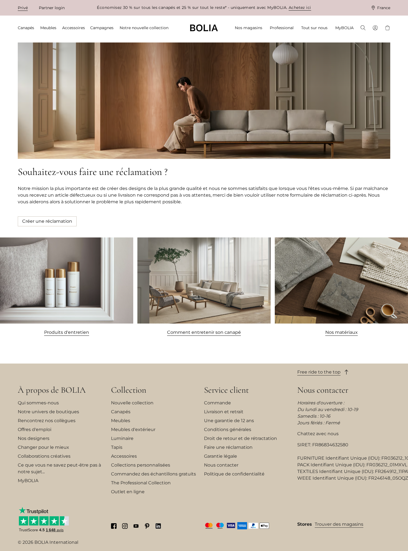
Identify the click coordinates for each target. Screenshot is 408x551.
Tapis (116, 447)
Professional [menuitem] (282, 27)
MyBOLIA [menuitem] (344, 27)
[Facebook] (114, 525)
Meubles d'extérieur (133, 429)
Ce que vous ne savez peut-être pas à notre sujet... (59, 468)
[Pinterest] (147, 525)
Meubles (120, 420)
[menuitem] (363, 28)
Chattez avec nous (318, 433)
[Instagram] (125, 525)
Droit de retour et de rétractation (240, 438)
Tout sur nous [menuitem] (314, 27)
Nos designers (33, 438)
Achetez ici (300, 7)
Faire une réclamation (228, 447)
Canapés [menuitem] (26, 27)
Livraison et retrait (223, 411)
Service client (226, 390)
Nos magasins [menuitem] (248, 27)
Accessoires (124, 456)
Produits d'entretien (66, 332)
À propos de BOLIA (52, 390)
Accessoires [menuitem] (73, 27)
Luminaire (122, 438)
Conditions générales (227, 429)
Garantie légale (220, 456)
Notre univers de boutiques (48, 411)
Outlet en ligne (128, 491)
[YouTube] (136, 525)
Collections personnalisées (140, 465)
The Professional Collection (141, 482)
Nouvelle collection (132, 402)
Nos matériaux (341, 332)
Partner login (52, 7)
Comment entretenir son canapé (204, 332)
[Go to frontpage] (204, 28)
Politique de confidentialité (234, 474)
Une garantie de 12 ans (229, 420)
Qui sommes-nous (38, 402)
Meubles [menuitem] (48, 27)
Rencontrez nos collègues (46, 420)
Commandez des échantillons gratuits (153, 474)
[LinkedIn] (158, 525)
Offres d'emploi (34, 429)
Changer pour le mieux (43, 447)
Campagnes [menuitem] (102, 27)
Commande (217, 402)
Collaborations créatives (44, 456)
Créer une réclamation (47, 221)
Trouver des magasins (339, 524)
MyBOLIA (28, 480)
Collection (128, 390)
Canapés (120, 411)
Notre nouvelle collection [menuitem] (144, 27)
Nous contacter (221, 465)
